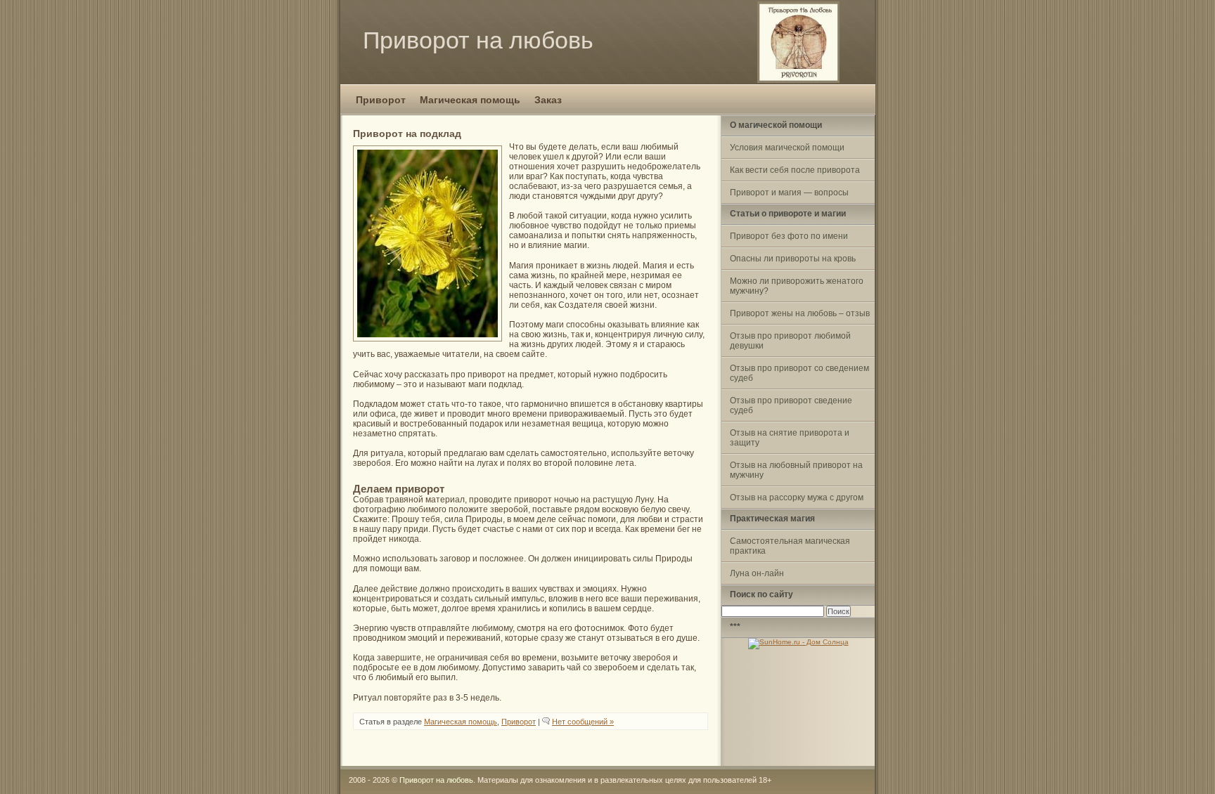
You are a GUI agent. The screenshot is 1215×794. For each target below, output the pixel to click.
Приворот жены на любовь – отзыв (800, 313)
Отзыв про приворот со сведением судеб (799, 373)
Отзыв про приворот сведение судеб (791, 405)
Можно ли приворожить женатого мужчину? (796, 286)
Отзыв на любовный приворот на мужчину (796, 470)
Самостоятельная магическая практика (790, 546)
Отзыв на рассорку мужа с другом (796, 497)
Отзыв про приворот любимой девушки (790, 341)
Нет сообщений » (583, 721)
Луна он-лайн (757, 573)
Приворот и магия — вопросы (789, 192)
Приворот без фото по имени (789, 236)
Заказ (548, 99)
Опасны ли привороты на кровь (793, 258)
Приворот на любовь (478, 40)
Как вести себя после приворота (795, 170)
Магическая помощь (470, 99)
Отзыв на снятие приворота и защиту (789, 438)
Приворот (381, 99)
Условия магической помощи (787, 147)
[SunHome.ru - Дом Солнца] (798, 642)
